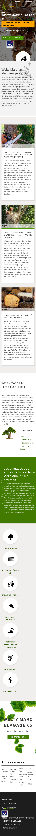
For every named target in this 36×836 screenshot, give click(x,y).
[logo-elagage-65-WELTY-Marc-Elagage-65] (8, 7)
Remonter (30, 828)
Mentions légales (12, 821)
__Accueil (23, 436)
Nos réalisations (12, 38)
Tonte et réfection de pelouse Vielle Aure (5, 775)
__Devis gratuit (26, 439)
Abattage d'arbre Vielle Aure (13, 772)
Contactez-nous (18, 737)
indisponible (16, 1)
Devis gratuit (10, 828)
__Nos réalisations (27, 443)
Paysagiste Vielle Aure (22, 777)
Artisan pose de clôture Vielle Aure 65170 (30, 778)
